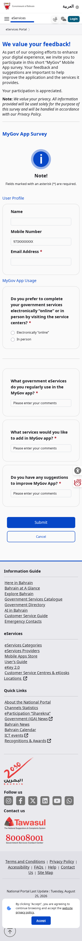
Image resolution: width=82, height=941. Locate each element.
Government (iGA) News (26, 718)
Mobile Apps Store (21, 656)
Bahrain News (17, 724)
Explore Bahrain (19, 593)
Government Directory (25, 604)
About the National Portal (28, 702)
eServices (19, 18)
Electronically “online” (33, 332)
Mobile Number (26, 231)
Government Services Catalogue (33, 599)
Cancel (41, 536)
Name (17, 211)
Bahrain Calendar (20, 729)
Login (74, 19)
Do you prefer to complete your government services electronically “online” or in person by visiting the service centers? (40, 310)
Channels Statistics (21, 707)
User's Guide (16, 661)
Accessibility (18, 867)
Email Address (26, 251)
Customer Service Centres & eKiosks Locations (36, 675)
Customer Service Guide (26, 615)
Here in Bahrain (19, 582)
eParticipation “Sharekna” (28, 713)
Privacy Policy (62, 861)
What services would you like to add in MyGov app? (39, 435)
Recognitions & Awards (25, 740)
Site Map (45, 872)
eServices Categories (23, 645)
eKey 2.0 (12, 667)
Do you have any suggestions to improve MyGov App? (39, 480)
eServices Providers (22, 650)
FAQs (39, 867)
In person (24, 339)
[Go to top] (11, 930)
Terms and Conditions (25, 861)
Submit (41, 522)
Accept (41, 920)
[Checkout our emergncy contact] (55, 19)
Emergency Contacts (23, 621)
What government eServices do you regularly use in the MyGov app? (38, 387)
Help (52, 867)
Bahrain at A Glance (22, 588)
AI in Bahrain (16, 610)
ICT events (14, 735)
